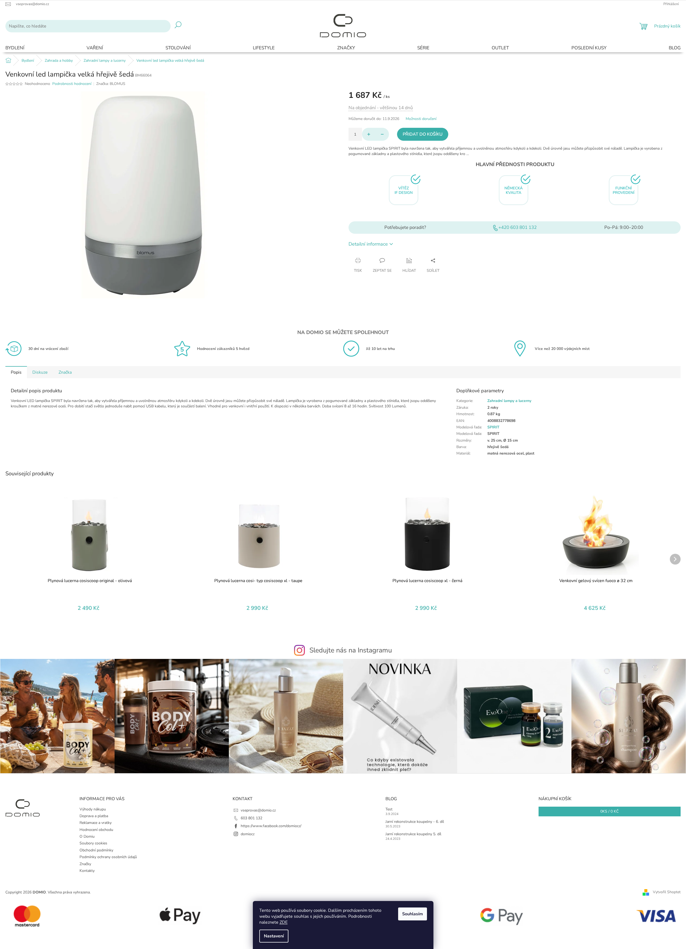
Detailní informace (368, 244)
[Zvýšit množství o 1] (368, 134)
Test (388, 809)
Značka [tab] (65, 372)
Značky (85, 864)
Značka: (110, 83)
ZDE (284, 922)
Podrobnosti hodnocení (71, 83)
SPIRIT (493, 427)
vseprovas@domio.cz (258, 810)
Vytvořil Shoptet (667, 892)
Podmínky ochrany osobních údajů (108, 856)
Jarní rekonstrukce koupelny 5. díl (413, 834)
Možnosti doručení (421, 118)
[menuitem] (15, 48)
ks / (609, 811)
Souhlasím (412, 914)
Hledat (178, 26)
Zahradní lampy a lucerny (509, 400)
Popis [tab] (16, 372)
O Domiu (87, 836)
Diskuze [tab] (40, 372)
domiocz (247, 834)
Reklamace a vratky (96, 822)
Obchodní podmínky (96, 850)
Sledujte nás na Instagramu (350, 650)
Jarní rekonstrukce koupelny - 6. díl (414, 821)
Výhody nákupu (93, 809)
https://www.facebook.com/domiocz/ (271, 825)
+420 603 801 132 (517, 227)
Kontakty (87, 870)
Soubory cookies (93, 843)
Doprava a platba (94, 816)
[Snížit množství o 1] (382, 134)
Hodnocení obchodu (96, 829)
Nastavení (274, 936)
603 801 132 (251, 818)
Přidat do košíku (423, 134)
